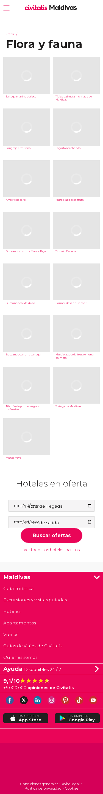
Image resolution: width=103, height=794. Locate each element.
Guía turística (18, 588)
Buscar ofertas (51, 535)
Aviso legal (71, 784)
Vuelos (10, 634)
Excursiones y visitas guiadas (35, 599)
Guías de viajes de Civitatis (32, 645)
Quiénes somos (20, 657)
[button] (6, 7)
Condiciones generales (39, 784)
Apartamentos (19, 623)
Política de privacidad (43, 788)
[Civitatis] (51, 763)
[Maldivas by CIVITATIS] (37, 8)
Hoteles (11, 611)
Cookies (71, 788)
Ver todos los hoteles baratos (52, 550)
